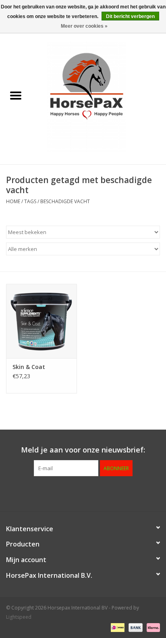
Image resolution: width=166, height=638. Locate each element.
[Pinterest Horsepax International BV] (83, 492)
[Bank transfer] (135, 627)
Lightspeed (18, 617)
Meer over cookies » (84, 26)
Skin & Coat (28, 367)
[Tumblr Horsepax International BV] (112, 492)
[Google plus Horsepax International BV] (68, 492)
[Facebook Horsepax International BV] (39, 492)
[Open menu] (15, 95)
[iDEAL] (117, 627)
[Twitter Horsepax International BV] (54, 492)
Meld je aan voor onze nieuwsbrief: (83, 450)
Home (13, 201)
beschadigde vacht (65, 201)
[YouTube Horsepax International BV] (97, 492)
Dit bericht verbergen (130, 16)
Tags (30, 201)
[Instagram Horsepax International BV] (126, 492)
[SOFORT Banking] (152, 627)
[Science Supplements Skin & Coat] (41, 321)
